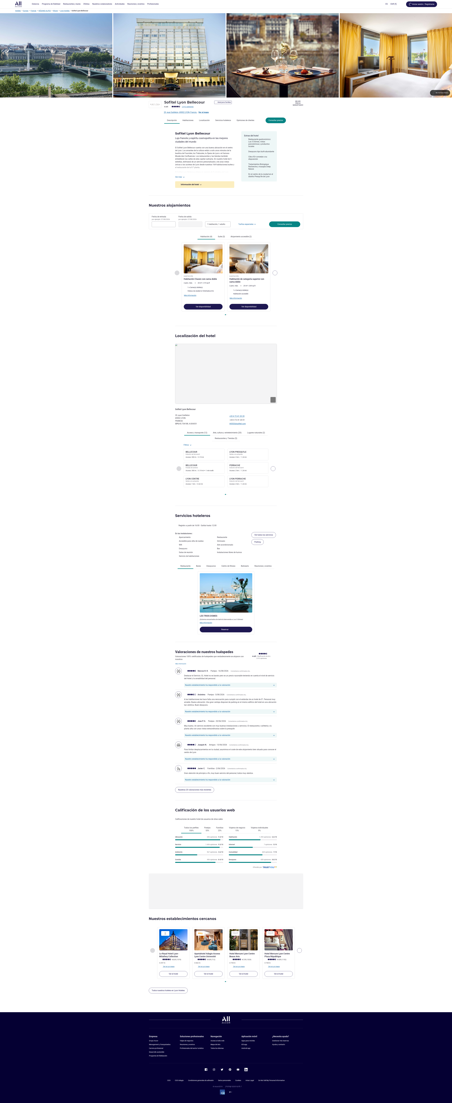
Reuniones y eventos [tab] (263, 566)
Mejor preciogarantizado (298, 103)
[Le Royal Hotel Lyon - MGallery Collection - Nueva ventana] (173, 939)
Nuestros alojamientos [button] (169, 205)
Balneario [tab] (245, 566)
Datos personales (224, 1080)
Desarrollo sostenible (156, 1052)
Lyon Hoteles (65, 11)
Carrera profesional (156, 1048)
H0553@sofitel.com (237, 424)
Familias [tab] (219, 829)
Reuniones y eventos (187, 1044)
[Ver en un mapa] (226, 374)
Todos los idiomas (217, 1048)
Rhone (55, 11)
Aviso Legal (250, 1080)
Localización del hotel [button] (195, 336)
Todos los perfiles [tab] (191, 829)
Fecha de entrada (161, 218)
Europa (25, 11)
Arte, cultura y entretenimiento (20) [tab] (227, 433)
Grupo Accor (153, 1041)
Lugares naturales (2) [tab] (256, 433)
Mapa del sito (215, 1044)
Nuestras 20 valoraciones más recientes (194, 790)
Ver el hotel (173, 974)
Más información (206, 623)
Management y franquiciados (159, 1044)
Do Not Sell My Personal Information (271, 1080)
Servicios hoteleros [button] (192, 516)
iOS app (244, 1044)
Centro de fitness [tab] (228, 566)
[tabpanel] (226, 279)
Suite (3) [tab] (221, 236)
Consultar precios (275, 120)
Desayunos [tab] (211, 566)
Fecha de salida (187, 218)
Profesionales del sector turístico (192, 1048)
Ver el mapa (203, 112)
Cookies (238, 1080)
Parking (257, 542)
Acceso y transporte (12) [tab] (197, 433)
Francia (33, 11)
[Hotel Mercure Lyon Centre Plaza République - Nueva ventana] (278, 939)
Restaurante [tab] (185, 566)
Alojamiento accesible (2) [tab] (241, 236)
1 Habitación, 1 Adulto (216, 224)
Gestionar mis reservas (280, 1041)
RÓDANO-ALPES (45, 11)
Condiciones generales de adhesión (201, 1080)
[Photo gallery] (226, 55)
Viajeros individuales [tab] (259, 829)
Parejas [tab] (207, 829)
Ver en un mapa (168, 966)
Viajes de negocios (186, 1041)
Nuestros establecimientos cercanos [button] (182, 919)
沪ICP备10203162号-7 (233, 1086)
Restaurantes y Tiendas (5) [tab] (226, 438)
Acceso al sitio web (217, 1041)
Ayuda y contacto (278, 1044)
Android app (245, 1048)
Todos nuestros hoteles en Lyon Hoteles (168, 990)
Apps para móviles (248, 1041)
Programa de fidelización (158, 1056)
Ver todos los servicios (263, 535)
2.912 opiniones (188, 107)
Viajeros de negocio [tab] (237, 829)
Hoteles (18, 11)
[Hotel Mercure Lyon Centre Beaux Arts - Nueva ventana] (243, 939)
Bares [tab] (198, 566)
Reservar (225, 629)
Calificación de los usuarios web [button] (205, 810)
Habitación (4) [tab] (206, 236)
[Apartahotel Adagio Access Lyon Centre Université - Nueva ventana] (208, 939)
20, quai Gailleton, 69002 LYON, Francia (180, 112)
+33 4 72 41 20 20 (236, 416)
